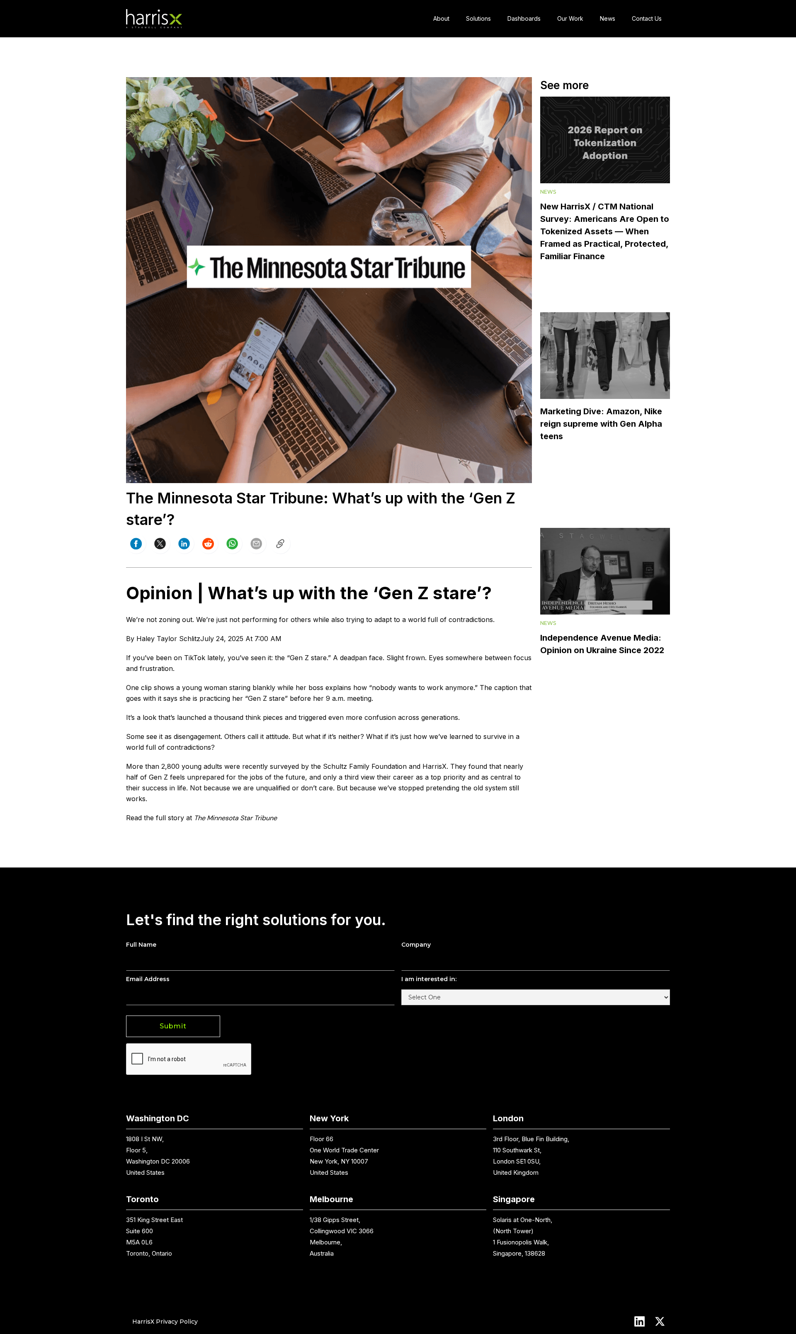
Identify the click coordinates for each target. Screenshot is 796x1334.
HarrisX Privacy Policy (165, 1321)
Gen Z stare (308, 658)
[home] (154, 19)
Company (416, 944)
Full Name (141, 944)
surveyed (284, 766)
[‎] (280, 544)
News (607, 18)
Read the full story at (159, 818)
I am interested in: (428, 979)
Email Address (148, 979)
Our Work (570, 18)
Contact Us (647, 18)
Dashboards (524, 18)
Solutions (478, 18)
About (441, 18)
